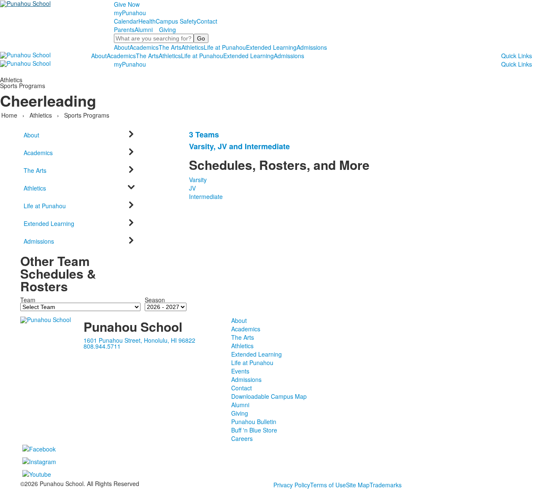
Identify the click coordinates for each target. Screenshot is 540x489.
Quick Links (516, 55)
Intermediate (206, 196)
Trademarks (386, 485)
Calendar (126, 21)
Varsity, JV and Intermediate (239, 146)
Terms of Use (328, 485)
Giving (167, 29)
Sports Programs (86, 115)
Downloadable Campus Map (269, 396)
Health (147, 21)
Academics (144, 47)
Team (27, 300)
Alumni (144, 29)
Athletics (192, 47)
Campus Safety (176, 21)
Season (155, 300)
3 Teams (204, 134)
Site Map (358, 485)
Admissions (312, 47)
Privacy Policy (291, 485)
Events (240, 371)
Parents (124, 29)
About (122, 47)
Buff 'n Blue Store (254, 430)
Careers (242, 438)
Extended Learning (271, 47)
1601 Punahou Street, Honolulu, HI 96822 (139, 340)
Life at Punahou (225, 47)
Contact (207, 21)
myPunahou (130, 12)
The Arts (170, 47)
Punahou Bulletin (253, 421)
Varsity (198, 179)
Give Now (127, 4)
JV (192, 188)
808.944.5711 (102, 346)
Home (10, 115)
